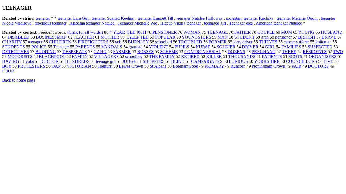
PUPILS (182, 46)
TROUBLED (190, 42)
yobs (30, 61)
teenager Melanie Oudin (297, 18)
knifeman (323, 42)
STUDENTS (13, 46)
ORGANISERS (323, 56)
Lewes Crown (131, 66)
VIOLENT (158, 46)
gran (265, 37)
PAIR (296, 66)
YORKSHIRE (267, 61)
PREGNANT (263, 51)
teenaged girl (215, 23)
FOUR (8, 71)
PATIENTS (272, 56)
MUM (286, 32)
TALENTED (137, 37)
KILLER (214, 56)
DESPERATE (74, 51)
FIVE (328, 61)
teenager (43, 18)
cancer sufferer (296, 42)
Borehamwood (185, 66)
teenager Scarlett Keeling (113, 18)
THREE (289, 51)
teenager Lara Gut (73, 18)
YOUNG (306, 32)
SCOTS (295, 56)
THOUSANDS (241, 56)
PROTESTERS (31, 66)
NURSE (203, 46)
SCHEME (169, 51)
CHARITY (12, 42)
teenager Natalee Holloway (199, 18)
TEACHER (84, 37)
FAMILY (80, 56)
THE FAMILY (162, 56)
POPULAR (165, 37)
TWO (338, 51)
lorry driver (242, 42)
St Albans (158, 66)
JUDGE (129, 61)
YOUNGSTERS (196, 37)
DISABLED (18, 37)
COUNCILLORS (301, 61)
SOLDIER (226, 46)
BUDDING (45, 51)
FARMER (122, 51)
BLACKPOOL (52, 56)
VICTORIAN (79, 66)
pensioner (283, 37)
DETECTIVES (15, 51)
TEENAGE (217, 32)
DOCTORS (318, 66)
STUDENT (244, 37)
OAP (56, 66)
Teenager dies (241, 23)
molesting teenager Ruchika (249, 18)
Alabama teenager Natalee (91, 23)
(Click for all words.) (85, 32)
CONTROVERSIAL (202, 51)
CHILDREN (60, 42)
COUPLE (266, 32)
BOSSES (145, 51)
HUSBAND (331, 32)
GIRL (270, 46)
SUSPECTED (320, 46)
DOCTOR (49, 61)
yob (118, 42)
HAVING (10, 61)
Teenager (61, 46)
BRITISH (306, 37)
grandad (135, 46)
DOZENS (236, 51)
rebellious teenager (50, 23)
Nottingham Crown (268, 66)
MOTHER (110, 37)
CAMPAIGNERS (206, 61)
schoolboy (134, 56)
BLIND (178, 61)
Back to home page (18, 80)
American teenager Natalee (279, 23)
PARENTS (85, 46)
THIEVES (268, 42)
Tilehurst (105, 66)
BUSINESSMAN (51, 37)
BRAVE (329, 37)
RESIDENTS (315, 51)
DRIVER (250, 46)
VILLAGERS (106, 56)
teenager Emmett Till (155, 18)
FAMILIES (291, 46)
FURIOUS (238, 61)
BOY (6, 66)
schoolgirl (163, 42)
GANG (100, 51)
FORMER (218, 42)
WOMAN (192, 32)
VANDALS (111, 46)
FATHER (242, 32)
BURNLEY (138, 42)
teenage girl (106, 61)
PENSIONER (164, 32)
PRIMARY (214, 66)
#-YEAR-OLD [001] (127, 32)
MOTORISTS (20, 56)
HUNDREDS (77, 61)
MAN (223, 37)
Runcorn (238, 66)
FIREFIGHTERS (93, 42)
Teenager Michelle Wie (137, 23)
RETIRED (190, 56)
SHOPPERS (154, 61)
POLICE (39, 46)
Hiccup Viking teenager (180, 23)
